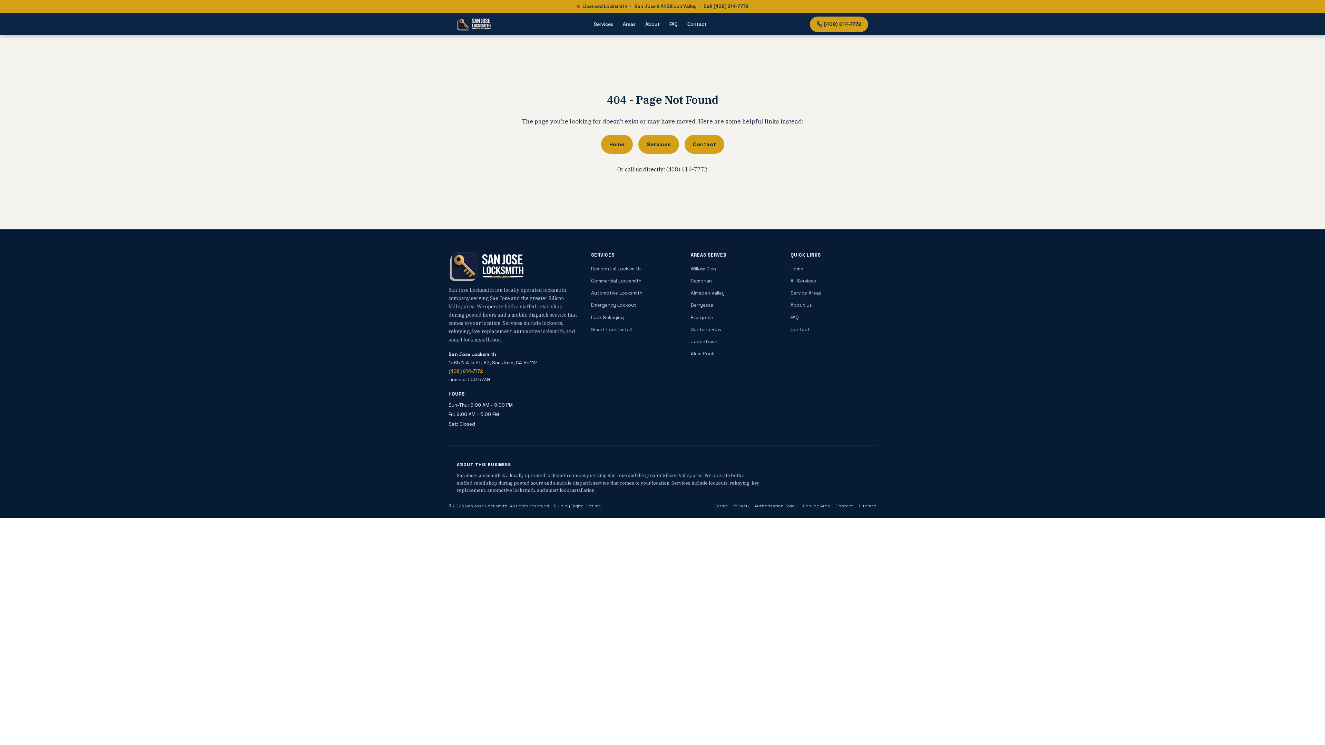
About (652, 24)
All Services (803, 281)
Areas (629, 24)
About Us (801, 305)
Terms (721, 506)
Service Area (816, 506)
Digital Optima (586, 506)
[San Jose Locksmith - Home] (474, 24)
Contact (697, 24)
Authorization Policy (775, 506)
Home (617, 144)
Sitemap (867, 506)
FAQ (673, 24)
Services (603, 24)
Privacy (741, 506)
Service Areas (806, 293)
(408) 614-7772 (842, 24)
